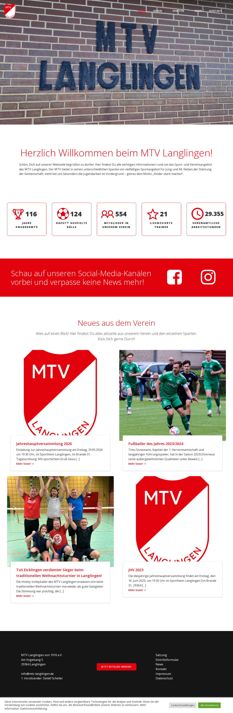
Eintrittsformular (167, 660)
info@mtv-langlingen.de (37, 674)
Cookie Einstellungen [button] (182, 705)
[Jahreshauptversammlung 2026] (60, 395)
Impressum (163, 674)
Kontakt (215, 11)
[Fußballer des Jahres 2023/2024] (172, 395)
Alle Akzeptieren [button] (209, 705)
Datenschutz (164, 678)
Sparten (178, 11)
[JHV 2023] (172, 521)
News (198, 11)
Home (142, 11)
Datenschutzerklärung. (34, 708)
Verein (157, 11)
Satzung (161, 655)
